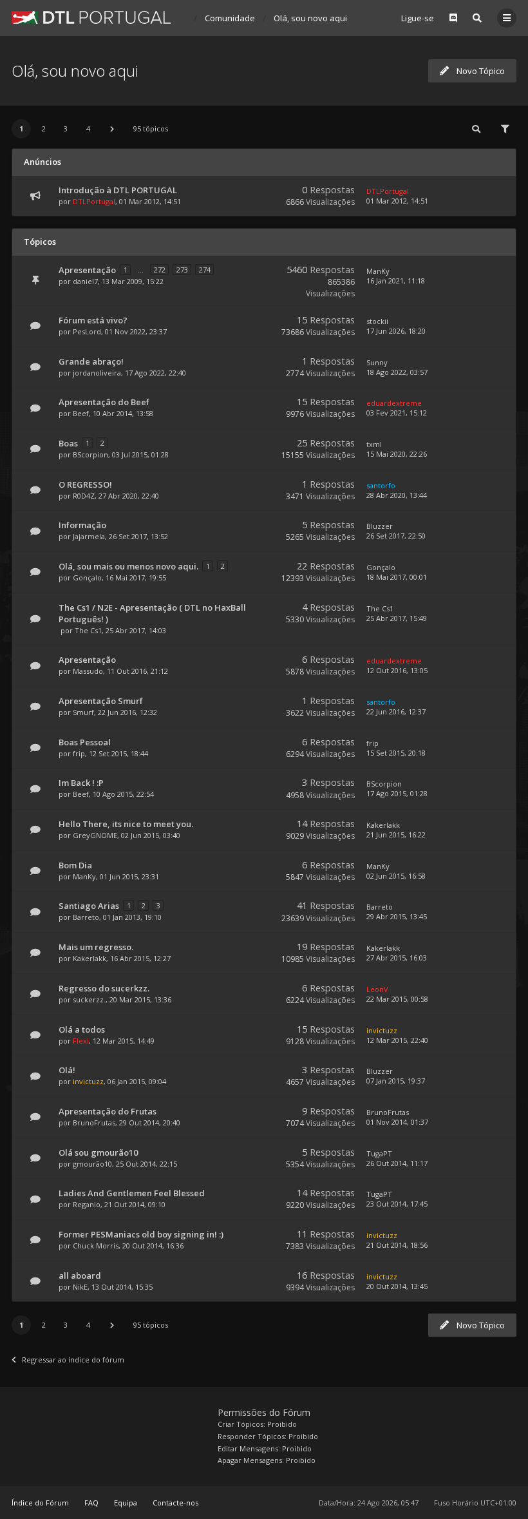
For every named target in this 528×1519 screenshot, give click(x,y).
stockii (377, 321)
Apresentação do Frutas (107, 1111)
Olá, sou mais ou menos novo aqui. (128, 566)
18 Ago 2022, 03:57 (397, 372)
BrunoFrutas (94, 1122)
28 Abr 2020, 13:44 (396, 495)
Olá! (67, 1070)
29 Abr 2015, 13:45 (396, 916)
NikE (80, 1287)
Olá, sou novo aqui (310, 18)
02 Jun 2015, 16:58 (396, 876)
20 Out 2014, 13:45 (397, 1286)
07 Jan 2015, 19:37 (395, 1080)
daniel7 (85, 281)
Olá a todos (82, 1029)
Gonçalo (87, 577)
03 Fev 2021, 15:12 (396, 412)
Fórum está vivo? (93, 320)
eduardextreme (394, 403)
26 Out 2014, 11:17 (397, 1163)
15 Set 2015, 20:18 (396, 753)
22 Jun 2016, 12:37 (396, 711)
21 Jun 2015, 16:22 (396, 834)
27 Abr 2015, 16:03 (396, 957)
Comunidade (230, 18)
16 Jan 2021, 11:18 (395, 280)
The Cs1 (88, 630)
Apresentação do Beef (104, 402)
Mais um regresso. (96, 947)
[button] (112, 128)
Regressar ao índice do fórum (73, 1359)
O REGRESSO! (85, 484)
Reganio (86, 1204)
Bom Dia (75, 865)
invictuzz (381, 1030)
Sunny (377, 362)
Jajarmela (89, 536)
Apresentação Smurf (101, 701)
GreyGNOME (95, 835)
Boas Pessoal (85, 742)
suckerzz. (89, 999)
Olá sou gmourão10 (98, 1152)
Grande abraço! (91, 361)
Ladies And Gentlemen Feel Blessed (132, 1193)
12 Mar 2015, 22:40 (397, 1040)
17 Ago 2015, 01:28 (397, 793)
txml (374, 444)
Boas (68, 443)
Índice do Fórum (40, 1502)
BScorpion (90, 454)
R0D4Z (84, 496)
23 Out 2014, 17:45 (397, 1204)
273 (182, 269)
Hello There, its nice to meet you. (126, 824)
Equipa (125, 1502)
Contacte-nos (175, 1502)
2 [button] (44, 128)
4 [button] (88, 128)
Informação (82, 525)
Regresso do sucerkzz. (104, 988)
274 (205, 269)
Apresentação (87, 270)
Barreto (86, 917)
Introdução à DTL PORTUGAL (118, 190)
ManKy (378, 271)
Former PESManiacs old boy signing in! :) (141, 1234)
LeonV (377, 989)
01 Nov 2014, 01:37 (397, 1122)
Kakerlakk (383, 825)
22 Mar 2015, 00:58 (397, 999)
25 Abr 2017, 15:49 (396, 618)
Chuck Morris (95, 1245)
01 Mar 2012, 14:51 (397, 200)
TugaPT (379, 1153)
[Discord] (453, 18)
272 (159, 269)
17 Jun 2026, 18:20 (396, 331)
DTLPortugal (94, 201)
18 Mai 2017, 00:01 (396, 577)
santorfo (380, 485)
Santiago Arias (89, 906)
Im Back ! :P (81, 782)
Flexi (81, 1041)
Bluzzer (379, 526)
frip (79, 753)
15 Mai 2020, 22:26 (396, 454)
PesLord (87, 331)
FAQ (91, 1502)
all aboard (80, 1275)
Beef (81, 413)
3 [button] (66, 128)
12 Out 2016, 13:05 (397, 670)
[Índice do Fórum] (91, 17)
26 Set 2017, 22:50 (396, 535)
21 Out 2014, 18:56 (397, 1245)
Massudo (88, 671)
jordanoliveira (97, 372)
